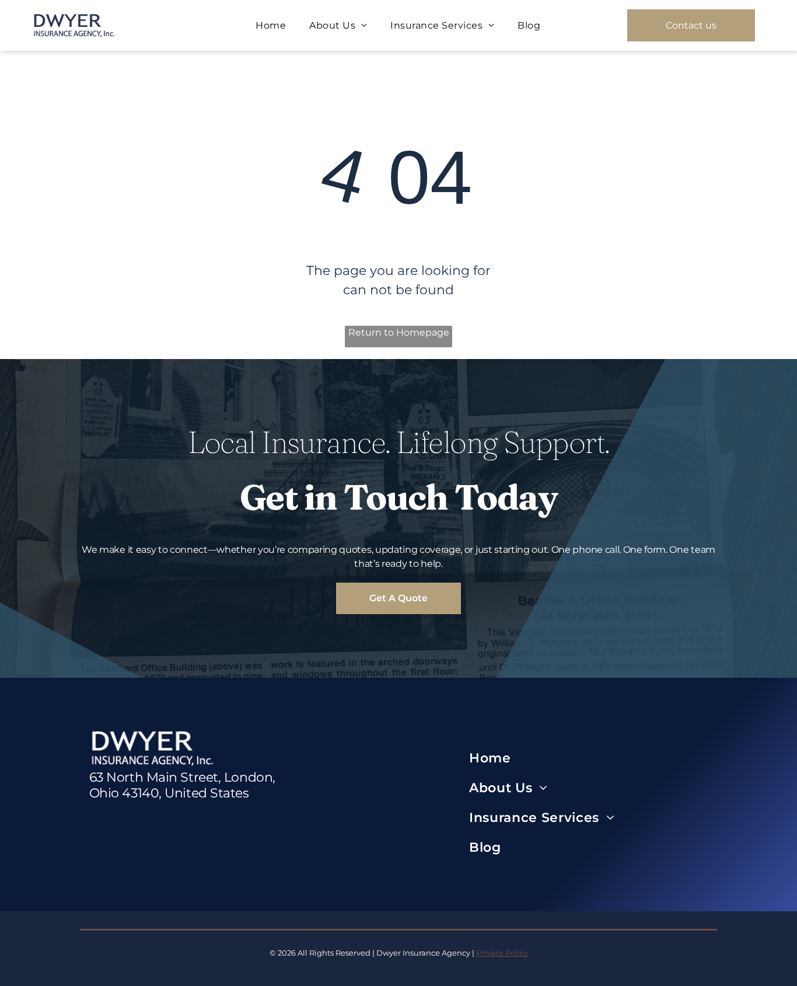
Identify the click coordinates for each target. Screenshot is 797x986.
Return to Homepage (398, 332)
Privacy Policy (502, 952)
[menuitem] (271, 25)
